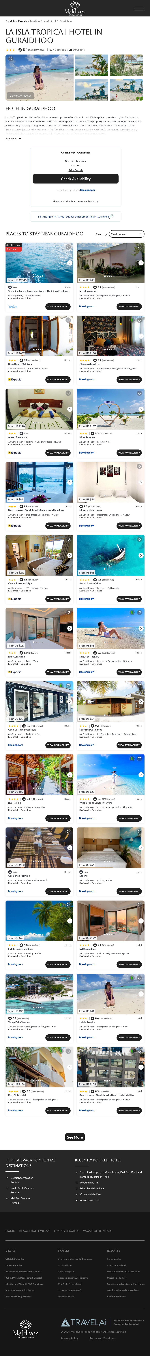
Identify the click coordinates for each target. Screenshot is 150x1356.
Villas (10, 1250)
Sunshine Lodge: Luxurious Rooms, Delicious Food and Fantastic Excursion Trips (111, 1174)
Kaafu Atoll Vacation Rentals (22, 1190)
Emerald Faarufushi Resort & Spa (123, 1271)
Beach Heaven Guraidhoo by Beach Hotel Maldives (36, 510)
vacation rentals (97, 1230)
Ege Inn (83, 875)
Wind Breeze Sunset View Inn (95, 802)
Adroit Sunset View (90, 583)
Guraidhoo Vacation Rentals (22, 1180)
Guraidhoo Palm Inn (19, 875)
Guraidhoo (66, 21)
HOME (10, 1230)
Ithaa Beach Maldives (20, 364)
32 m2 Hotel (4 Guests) (69, 1290)
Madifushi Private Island (70, 1284)
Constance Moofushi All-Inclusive (75, 1259)
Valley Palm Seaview (19, 1022)
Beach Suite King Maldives (18, 1296)
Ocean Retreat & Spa (20, 583)
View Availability (58, 306)
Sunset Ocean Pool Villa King (20, 1290)
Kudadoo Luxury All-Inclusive (73, 1277)
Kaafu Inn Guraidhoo (90, 729)
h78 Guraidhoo (16, 656)
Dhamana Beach (66, 1296)
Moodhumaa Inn (88, 291)
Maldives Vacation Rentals (21, 1200)
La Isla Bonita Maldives (20, 948)
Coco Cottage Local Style (22, 729)
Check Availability (76, 179)
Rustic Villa (14, 802)
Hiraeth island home (90, 510)
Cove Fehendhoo (14, 1265)
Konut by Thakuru (89, 656)
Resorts (113, 1250)
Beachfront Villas (34, 1230)
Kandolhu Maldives (116, 1296)
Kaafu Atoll (50, 21)
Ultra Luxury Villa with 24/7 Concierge (24, 1284)
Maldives (35, 21)
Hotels (64, 1250)
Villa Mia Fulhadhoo (15, 1259)
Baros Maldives (114, 1259)
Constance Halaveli (116, 1265)
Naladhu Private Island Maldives (123, 1290)
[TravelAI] (83, 1322)
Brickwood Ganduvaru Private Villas (23, 1271)
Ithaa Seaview (87, 437)
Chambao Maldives (89, 364)
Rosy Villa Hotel (17, 1095)
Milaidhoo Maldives (117, 1277)
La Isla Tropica (87, 1022)
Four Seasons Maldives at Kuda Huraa (126, 1284)
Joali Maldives (65, 1265)
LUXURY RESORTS (66, 1230)
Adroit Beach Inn (17, 437)
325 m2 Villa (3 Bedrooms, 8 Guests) (23, 1277)
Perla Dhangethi (66, 1271)
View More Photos (20, 95)
